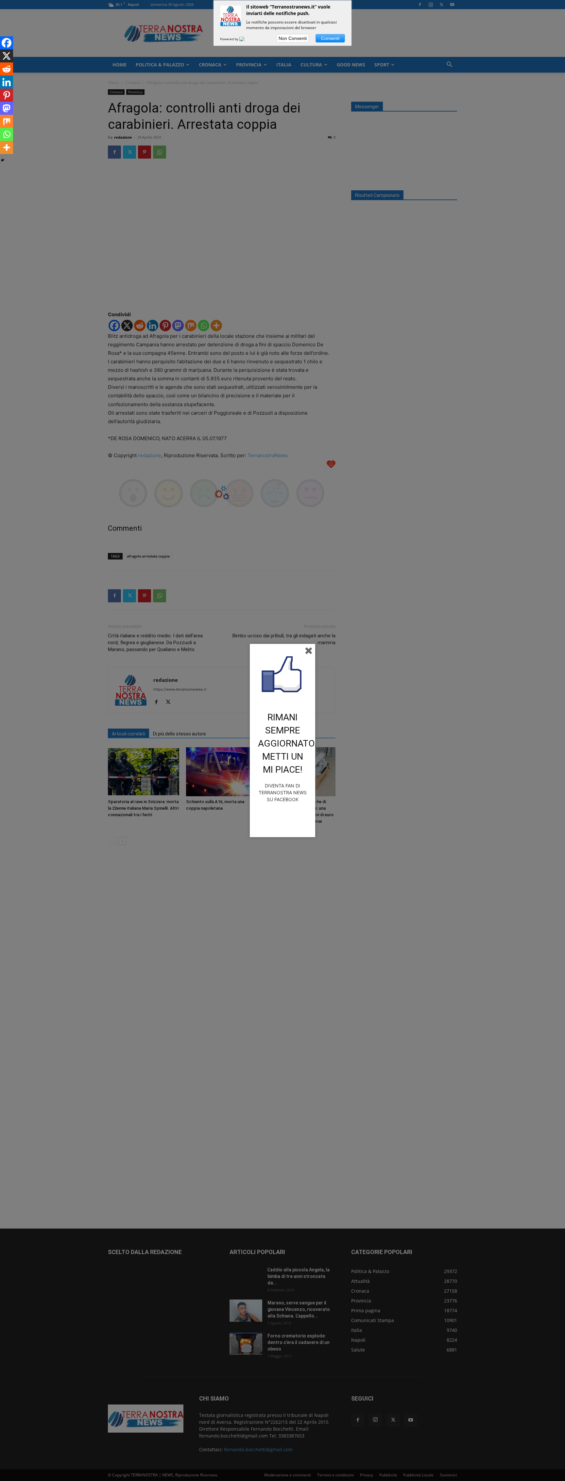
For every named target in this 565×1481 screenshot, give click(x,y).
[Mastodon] (6, 108)
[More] (6, 147)
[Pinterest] (6, 95)
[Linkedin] (6, 82)
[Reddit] (6, 69)
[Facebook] (6, 42)
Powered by (229, 39)
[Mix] (6, 121)
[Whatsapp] (6, 134)
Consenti (330, 38)
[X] (6, 55)
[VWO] (245, 39)
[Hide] (2, 160)
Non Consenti (293, 38)
